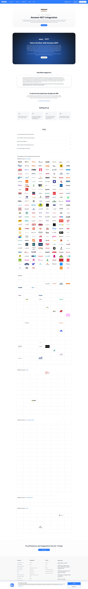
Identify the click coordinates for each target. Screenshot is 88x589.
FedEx (30, 578)
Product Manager (19, 567)
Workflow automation (20, 576)
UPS (30, 576)
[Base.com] (4, 2)
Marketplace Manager (20, 566)
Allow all (74, 583)
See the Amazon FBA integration (44, 100)
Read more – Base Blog (61, 579)
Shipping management (20, 574)
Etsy (30, 566)
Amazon (31, 562)
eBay (30, 564)
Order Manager (19, 564)
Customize (73, 586)
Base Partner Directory (48, 573)
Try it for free (82, 1)
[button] (68, 2)
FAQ (46, 566)
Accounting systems (30, 420)
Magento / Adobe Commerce (34, 574)
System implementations (49, 569)
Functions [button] (11, 1)
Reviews (46, 567)
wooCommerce (32, 571)
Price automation (19, 569)
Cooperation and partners (49, 571)
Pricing (29, 1)
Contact (46, 562)
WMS (18, 571)
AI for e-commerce (20, 580)
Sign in (76, 1)
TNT (30, 580)
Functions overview (20, 562)
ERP (17, 573)
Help (46, 564)
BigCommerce (32, 573)
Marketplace (28, 158)
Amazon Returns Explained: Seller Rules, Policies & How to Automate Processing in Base (64, 567)
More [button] (34, 1)
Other (27, 508)
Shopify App (31, 569)
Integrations (24, 1)
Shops (27, 369)
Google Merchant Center (33, 567)
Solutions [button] (17, 1)
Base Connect (19, 578)
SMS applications (29, 497)
